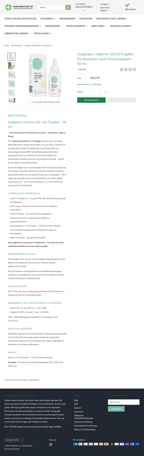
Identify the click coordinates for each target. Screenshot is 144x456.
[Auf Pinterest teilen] (125, 69)
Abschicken (116, 409)
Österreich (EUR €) (12, 440)
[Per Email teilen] (134, 69)
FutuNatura (85, 18)
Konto (103, 10)
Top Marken (46, 18)
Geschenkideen (67, 18)
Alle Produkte (16, 45)
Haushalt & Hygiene (120, 26)
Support (77, 408)
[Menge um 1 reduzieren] (93, 91)
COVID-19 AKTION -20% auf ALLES (20, 18)
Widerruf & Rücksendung (84, 429)
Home (6, 45)
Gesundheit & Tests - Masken (111, 18)
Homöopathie (52, 26)
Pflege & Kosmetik (75, 26)
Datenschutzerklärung (83, 422)
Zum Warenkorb (91, 100)
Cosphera (81, 69)
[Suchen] (68, 7)
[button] (122, 99)
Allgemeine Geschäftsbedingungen (83, 416)
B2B (76, 404)
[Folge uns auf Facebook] (50, 444)
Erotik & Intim (41, 33)
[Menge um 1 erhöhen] (105, 91)
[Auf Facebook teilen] (121, 69)
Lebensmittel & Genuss (16, 33)
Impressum (78, 411)
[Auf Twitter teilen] (130, 69)
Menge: (80, 92)
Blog (76, 400)
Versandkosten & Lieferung (85, 425)
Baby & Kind (98, 26)
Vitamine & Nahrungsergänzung (21, 26)
